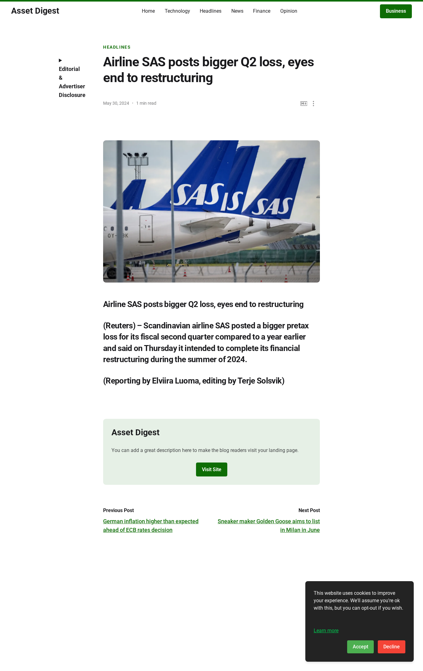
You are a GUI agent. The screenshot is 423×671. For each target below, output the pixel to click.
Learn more (326, 631)
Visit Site (211, 469)
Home (148, 11)
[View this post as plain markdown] (304, 103)
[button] (313, 103)
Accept (360, 647)
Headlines (210, 11)
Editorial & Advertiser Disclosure (72, 82)
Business (396, 11)
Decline (391, 647)
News (237, 11)
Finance (261, 11)
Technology (177, 11)
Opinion (288, 11)
